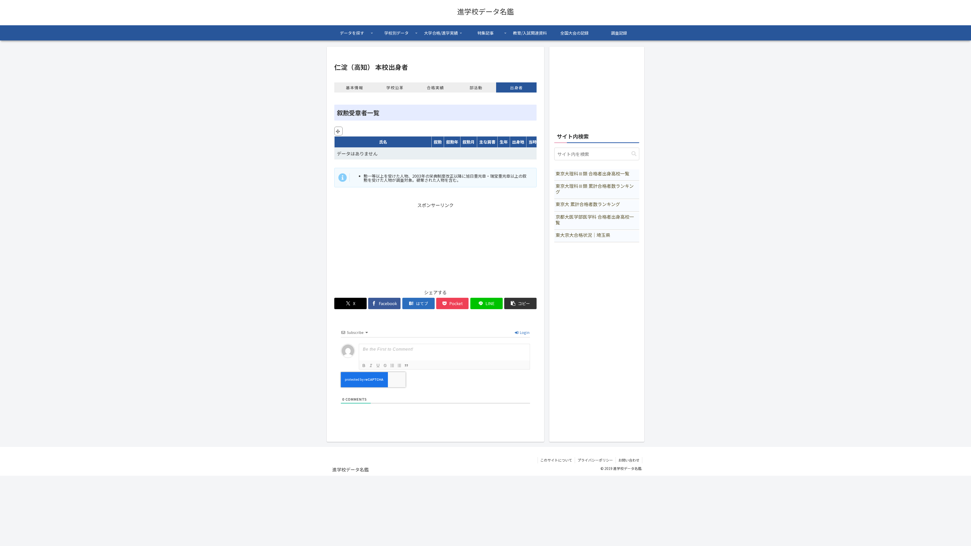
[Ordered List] (392, 365)
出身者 (516, 87)
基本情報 (354, 87)
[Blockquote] (406, 365)
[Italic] (370, 365)
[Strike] (385, 365)
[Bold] (363, 365)
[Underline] (378, 365)
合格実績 (435, 87)
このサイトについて (556, 460)
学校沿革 (395, 87)
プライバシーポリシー (595, 460)
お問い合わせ (628, 460)
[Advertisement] (435, 244)
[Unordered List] (399, 365)
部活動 (476, 87)
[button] (520, 303)
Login (524, 332)
